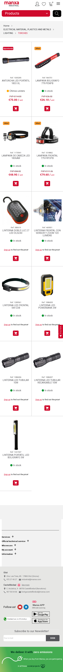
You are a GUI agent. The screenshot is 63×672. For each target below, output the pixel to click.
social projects (33, 666)
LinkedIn (26, 607)
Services (6, 537)
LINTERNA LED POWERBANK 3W (47, 306)
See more (25, 585)
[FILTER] (60, 336)
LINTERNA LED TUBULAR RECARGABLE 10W (47, 381)
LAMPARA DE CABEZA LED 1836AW (16, 157)
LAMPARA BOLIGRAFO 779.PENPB (47, 82)
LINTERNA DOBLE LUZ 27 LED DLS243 (15, 231)
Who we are (7, 545)
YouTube (19, 607)
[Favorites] (44, 4)
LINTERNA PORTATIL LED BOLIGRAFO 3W (15, 456)
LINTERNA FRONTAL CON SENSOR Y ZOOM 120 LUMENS (47, 233)
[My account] (37, 4)
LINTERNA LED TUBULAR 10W (16, 381)
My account (7, 550)
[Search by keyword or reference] (57, 13)
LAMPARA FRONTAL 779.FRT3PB (47, 157)
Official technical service (13, 541)
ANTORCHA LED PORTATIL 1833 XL (16, 82)
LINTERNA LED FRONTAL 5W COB (16, 306)
